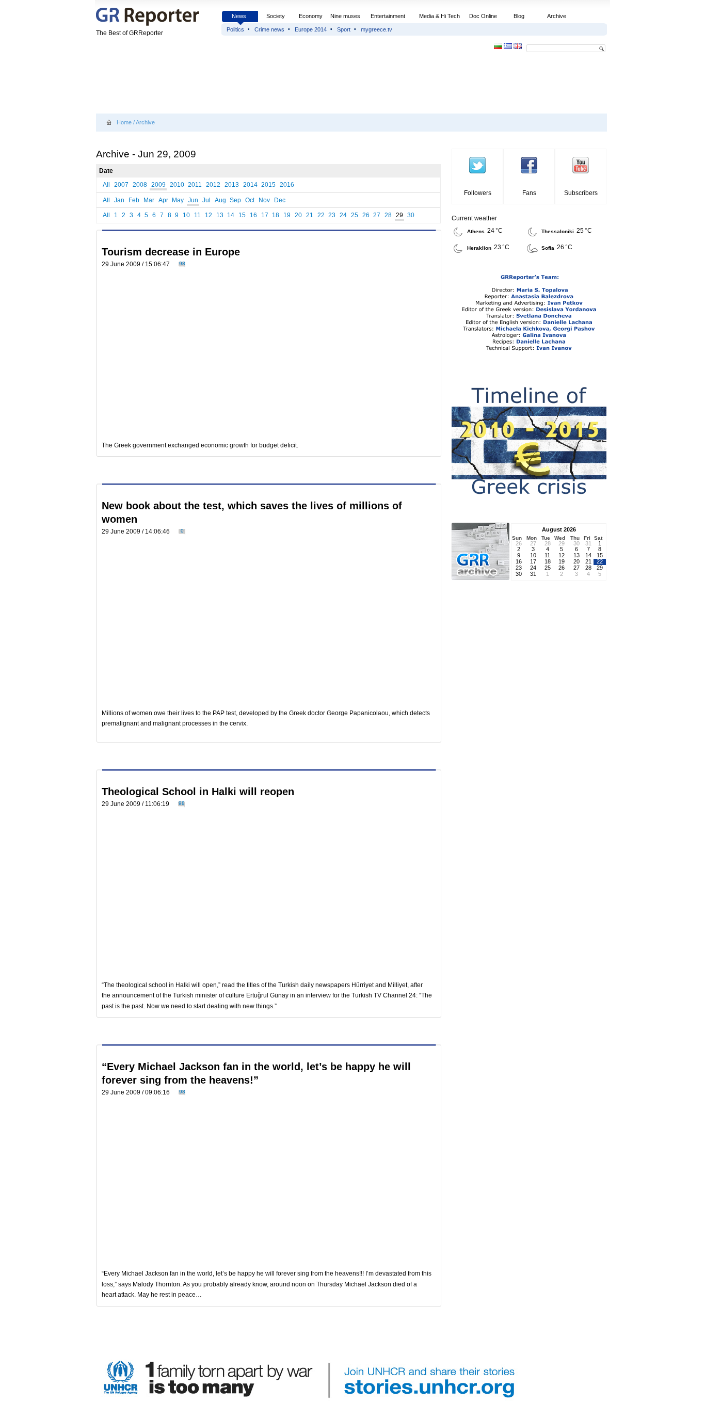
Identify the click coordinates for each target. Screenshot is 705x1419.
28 (388, 215)
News (240, 16)
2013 (232, 184)
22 (321, 215)
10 (186, 215)
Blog (519, 16)
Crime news (269, 29)
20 (298, 215)
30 (410, 215)
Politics (235, 29)
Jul (206, 200)
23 (331, 215)
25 (354, 215)
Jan (119, 200)
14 (230, 215)
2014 (250, 184)
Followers (477, 193)
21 (309, 215)
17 (264, 215)
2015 (268, 184)
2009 (158, 184)
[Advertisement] (284, 83)
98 (182, 263)
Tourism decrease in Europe (171, 251)
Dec (279, 200)
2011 (195, 184)
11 (197, 215)
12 (208, 215)
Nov (264, 200)
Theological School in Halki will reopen (198, 791)
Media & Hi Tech (439, 16)
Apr (163, 200)
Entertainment (388, 16)
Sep (235, 200)
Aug (220, 200)
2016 (287, 184)
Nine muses (345, 16)
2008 (140, 184)
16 (253, 215)
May (178, 200)
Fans (529, 193)
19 (287, 215)
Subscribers (581, 193)
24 (343, 215)
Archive (556, 16)
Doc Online (483, 16)
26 (366, 215)
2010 (177, 184)
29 (399, 215)
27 (376, 215)
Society (275, 16)
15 (242, 215)
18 (275, 215)
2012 (213, 184)
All (106, 184)
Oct (249, 200)
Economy (311, 16)
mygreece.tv (376, 29)
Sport (343, 29)
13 (219, 215)
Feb (134, 200)
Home (124, 122)
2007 (121, 184)
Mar (148, 200)
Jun (193, 200)
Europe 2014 (311, 29)
